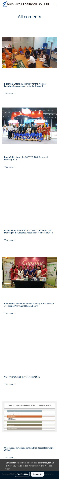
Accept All (37, 474)
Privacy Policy (34, 465)
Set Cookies (22, 474)
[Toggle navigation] (55, 4)
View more (9, 94)
